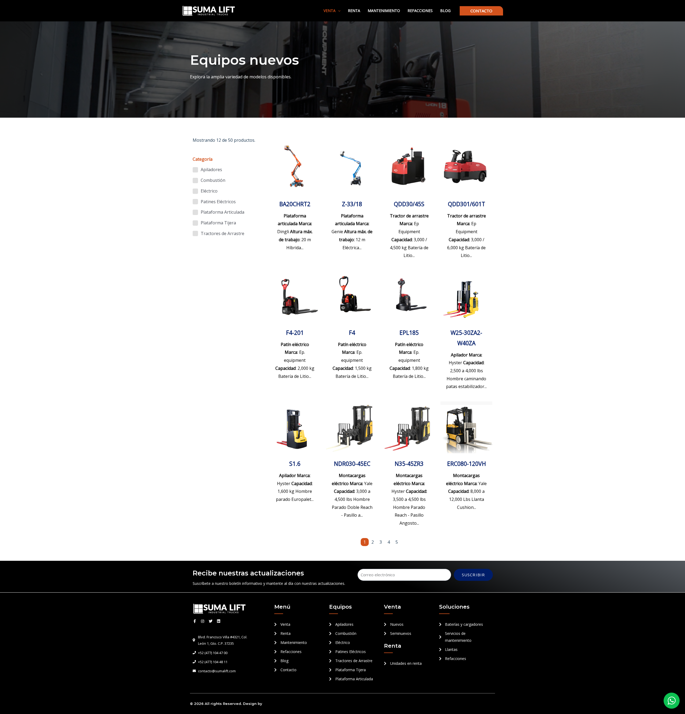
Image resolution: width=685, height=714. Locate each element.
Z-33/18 (352, 204)
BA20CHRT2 (294, 204)
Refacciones (420, 10)
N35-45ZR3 (409, 463)
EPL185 (409, 332)
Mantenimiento (384, 10)
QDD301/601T (466, 204)
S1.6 (294, 463)
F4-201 (295, 332)
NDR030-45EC (352, 463)
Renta (354, 10)
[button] (338, 10)
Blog (445, 10)
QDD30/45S (409, 204)
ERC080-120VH (466, 463)
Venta (330, 10)
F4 (352, 332)
